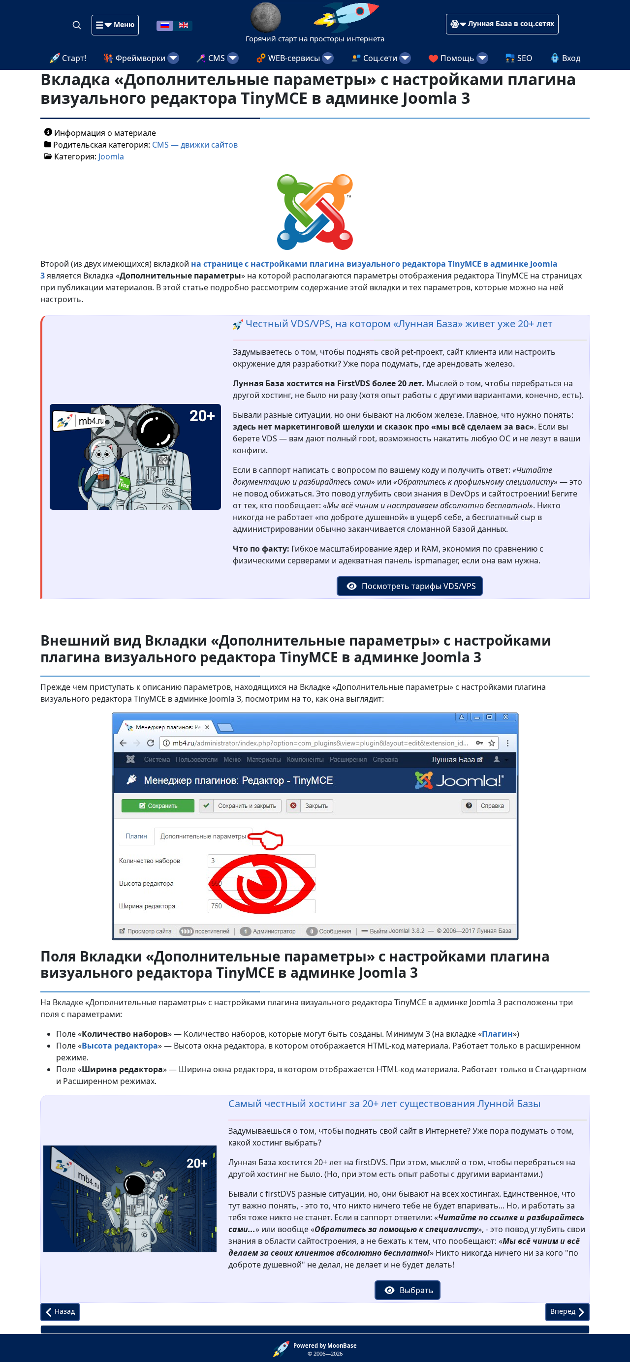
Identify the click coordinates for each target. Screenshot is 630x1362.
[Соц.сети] (405, 58)
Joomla (111, 156)
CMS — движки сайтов (195, 144)
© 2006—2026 (325, 1350)
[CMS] (233, 58)
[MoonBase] (283, 1348)
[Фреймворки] (173, 58)
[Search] (78, 24)
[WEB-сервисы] (328, 58)
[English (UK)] (183, 24)
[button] (115, 25)
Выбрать (416, 1290)
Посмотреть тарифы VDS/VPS (418, 586)
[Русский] (165, 24)
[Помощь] (482, 58)
